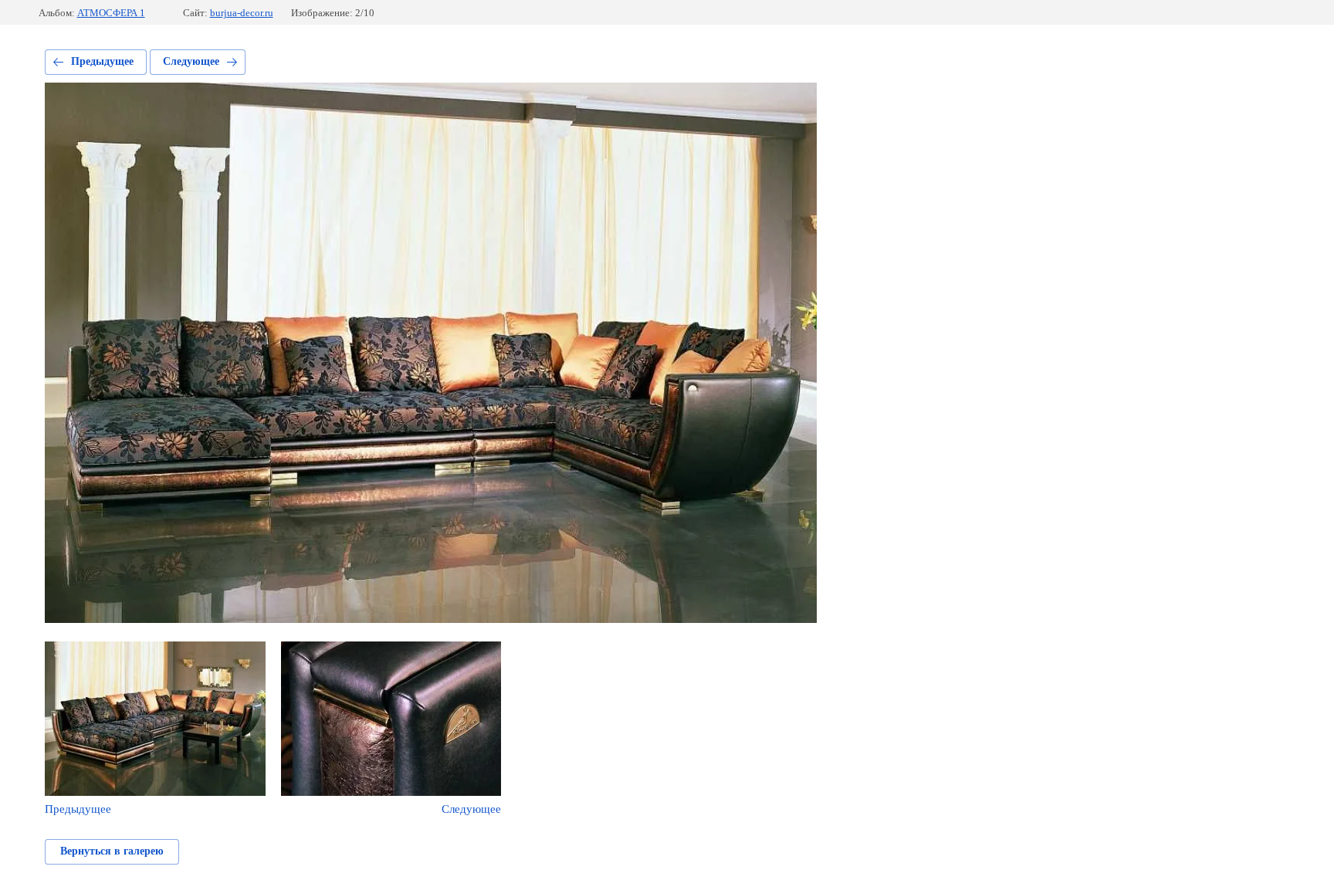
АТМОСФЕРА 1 (111, 13)
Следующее (191, 61)
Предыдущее (102, 61)
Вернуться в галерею (112, 851)
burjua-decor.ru (241, 13)
